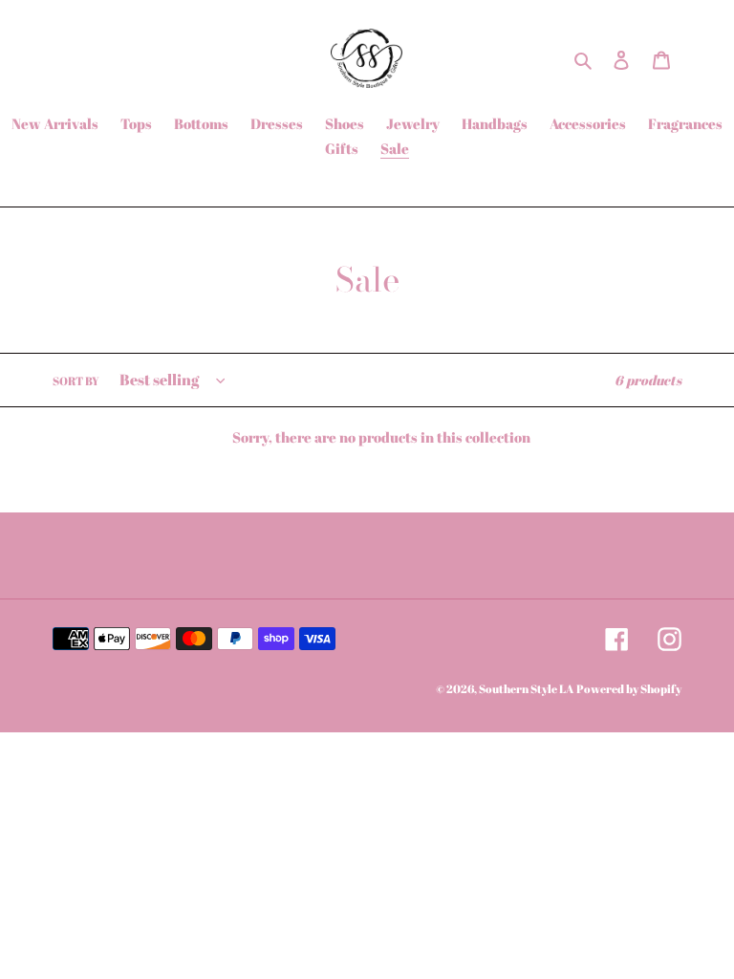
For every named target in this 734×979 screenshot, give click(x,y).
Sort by (76, 380)
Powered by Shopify (628, 688)
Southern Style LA (526, 688)
